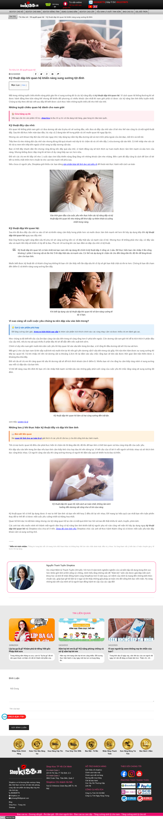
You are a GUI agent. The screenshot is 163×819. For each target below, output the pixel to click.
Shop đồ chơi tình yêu (66, 529)
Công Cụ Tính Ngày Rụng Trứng (97, 796)
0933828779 (99, 2)
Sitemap (12, 807)
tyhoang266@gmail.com (20, 798)
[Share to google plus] (46, 74)
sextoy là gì (23, 422)
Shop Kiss (13, 805)
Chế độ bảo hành (91, 781)
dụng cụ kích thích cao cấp (46, 332)
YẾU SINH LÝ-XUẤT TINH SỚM (109, 12)
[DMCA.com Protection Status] (7, 817)
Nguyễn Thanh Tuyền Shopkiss (60, 565)
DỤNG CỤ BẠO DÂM (69, 12)
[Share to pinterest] (52, 74)
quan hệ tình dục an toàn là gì (28, 438)
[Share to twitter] (41, 74)
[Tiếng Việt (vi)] (90, 6)
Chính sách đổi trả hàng (94, 775)
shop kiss (45, 118)
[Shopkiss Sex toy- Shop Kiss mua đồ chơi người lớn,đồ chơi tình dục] (29, 4)
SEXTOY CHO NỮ (16, 12)
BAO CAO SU (128, 12)
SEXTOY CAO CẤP (86, 12)
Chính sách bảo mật (92, 773)
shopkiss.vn (15, 796)
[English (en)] (95, 6)
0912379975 (122, 2)
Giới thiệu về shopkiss (93, 770)
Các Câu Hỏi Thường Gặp (95, 783)
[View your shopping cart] (48, 5)
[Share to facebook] (35, 74)
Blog (10, 802)
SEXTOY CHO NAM (33, 12)
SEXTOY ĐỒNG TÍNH (51, 12)
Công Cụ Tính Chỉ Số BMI (95, 793)
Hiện (23, 85)
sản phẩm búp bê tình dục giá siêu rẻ (80, 164)
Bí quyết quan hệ (28, 70)
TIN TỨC (12, 16)
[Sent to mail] (58, 74)
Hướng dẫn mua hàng (93, 778)
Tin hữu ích (14, 70)
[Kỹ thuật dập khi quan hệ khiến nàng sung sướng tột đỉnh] (81, 43)
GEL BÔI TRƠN (141, 12)
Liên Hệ (88, 786)
